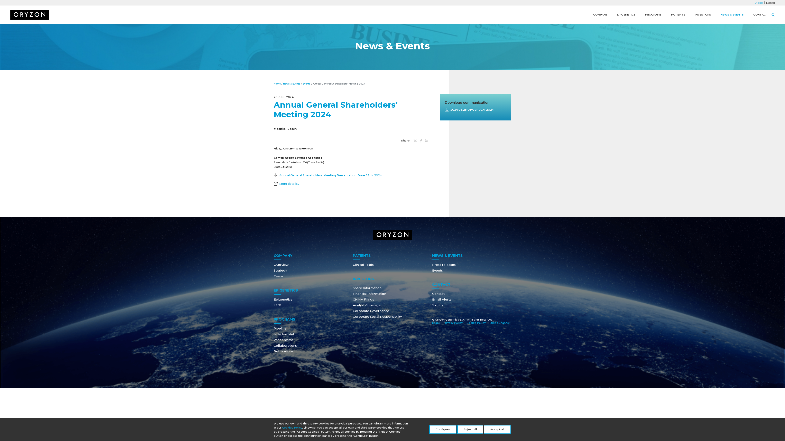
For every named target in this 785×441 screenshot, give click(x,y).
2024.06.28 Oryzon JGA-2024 (472, 109)
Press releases (444, 265)
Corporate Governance (371, 311)
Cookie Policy (476, 322)
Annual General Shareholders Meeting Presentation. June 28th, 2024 (330, 175)
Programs (653, 14)
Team (278, 276)
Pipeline (280, 328)
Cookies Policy (292, 427)
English (759, 2)
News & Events (732, 14)
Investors (703, 14)
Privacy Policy (453, 322)
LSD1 (277, 305)
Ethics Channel (499, 322)
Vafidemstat (283, 340)
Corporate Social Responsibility (377, 316)
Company (600, 14)
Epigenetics (626, 14)
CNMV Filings (363, 299)
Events (307, 83)
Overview (281, 265)
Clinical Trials (363, 265)
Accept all (497, 429)
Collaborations (285, 345)
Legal (436, 322)
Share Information (367, 288)
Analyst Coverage (367, 305)
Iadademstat (284, 334)
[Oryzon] (29, 15)
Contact (760, 14)
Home (277, 83)
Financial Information (369, 294)
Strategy (280, 270)
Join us (437, 305)
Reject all (470, 429)
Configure (443, 429)
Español (770, 2)
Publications (283, 351)
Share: (405, 140)
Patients (678, 14)
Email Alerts (441, 299)
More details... (289, 184)
